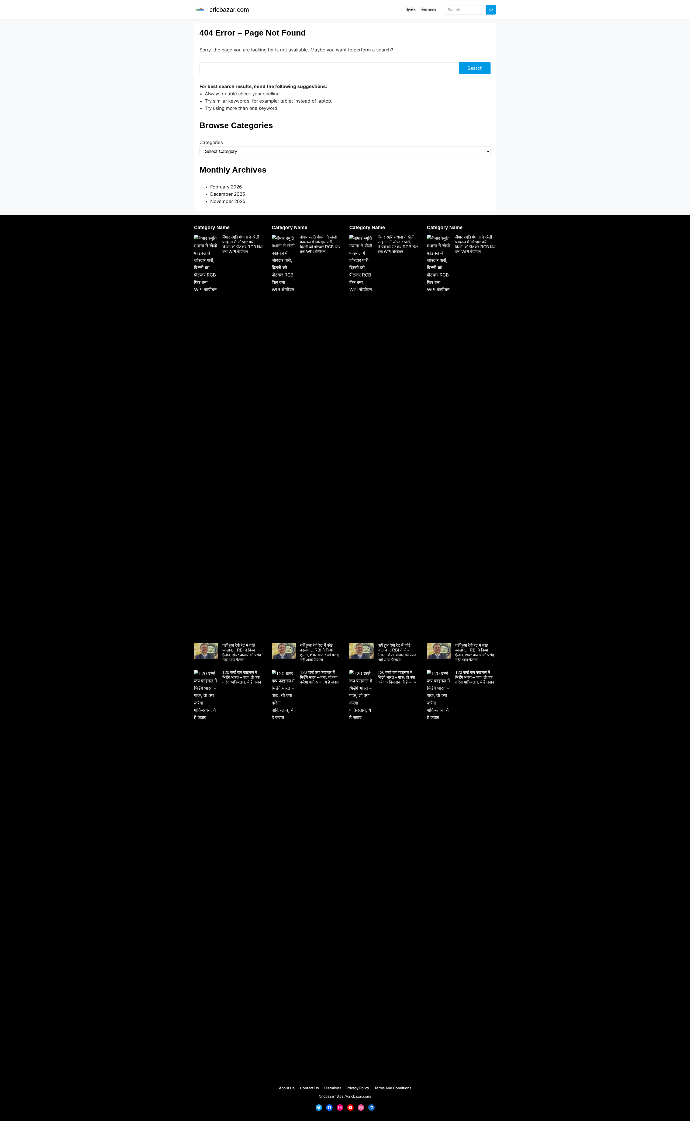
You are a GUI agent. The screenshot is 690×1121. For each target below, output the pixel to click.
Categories (211, 142)
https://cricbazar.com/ (352, 1096)
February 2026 (226, 187)
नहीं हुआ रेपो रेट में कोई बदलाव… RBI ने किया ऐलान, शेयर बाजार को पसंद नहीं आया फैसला (241, 652)
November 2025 (227, 201)
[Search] (491, 10)
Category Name (212, 227)
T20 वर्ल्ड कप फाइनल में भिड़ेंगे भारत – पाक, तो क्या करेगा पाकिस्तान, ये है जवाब (241, 677)
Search (474, 68)
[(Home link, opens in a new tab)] (199, 9)
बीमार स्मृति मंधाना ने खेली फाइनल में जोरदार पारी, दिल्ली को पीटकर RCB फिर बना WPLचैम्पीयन (242, 244)
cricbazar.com (229, 9)
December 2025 (227, 194)
